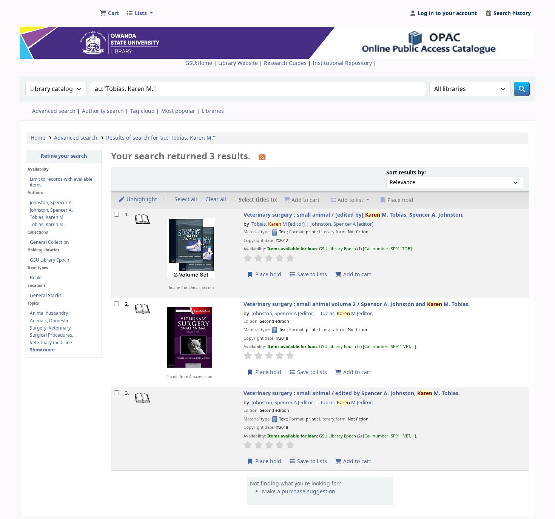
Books (36, 277)
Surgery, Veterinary (50, 328)
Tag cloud (142, 111)
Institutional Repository (343, 63)
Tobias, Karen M (46, 217)
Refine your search (64, 156)
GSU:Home (198, 63)
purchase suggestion (308, 492)
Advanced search (54, 111)
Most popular (178, 111)
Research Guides (286, 63)
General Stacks (46, 295)
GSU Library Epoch (49, 260)
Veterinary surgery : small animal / (354, 215)
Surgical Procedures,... (53, 335)
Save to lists (311, 275)
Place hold (267, 275)
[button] (109, 13)
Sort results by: (406, 173)
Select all (185, 199)
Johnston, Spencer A (51, 202)
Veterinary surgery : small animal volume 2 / (357, 304)
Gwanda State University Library (51, 10)
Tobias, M (278, 224)
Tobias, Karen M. (47, 224)
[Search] (522, 89)
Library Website (238, 63)
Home (38, 138)
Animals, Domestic (49, 320)
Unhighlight (141, 199)
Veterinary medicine (51, 342)
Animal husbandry (49, 313)
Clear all (215, 199)
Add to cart (356, 275)
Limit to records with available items (61, 182)
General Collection (49, 242)
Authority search (103, 111)
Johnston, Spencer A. (51, 210)
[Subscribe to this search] (262, 157)
